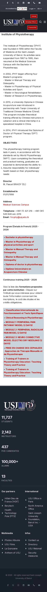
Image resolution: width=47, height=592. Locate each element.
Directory (32, 544)
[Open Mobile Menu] (45, 22)
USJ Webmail (35, 548)
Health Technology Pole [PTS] (10, 513)
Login (31, 9)
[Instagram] (18, 3)
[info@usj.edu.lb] (39, 585)
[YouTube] (28, 3)
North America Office (35, 507)
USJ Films (10, 544)
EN (39, 9)
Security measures (33, 554)
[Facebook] (7, 3)
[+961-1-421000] (34, 585)
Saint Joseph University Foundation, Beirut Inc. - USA (34, 519)
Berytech (9, 505)
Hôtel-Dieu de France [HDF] (12, 500)
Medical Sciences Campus (16, 204)
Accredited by (11, 9)
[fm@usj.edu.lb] (39, 3)
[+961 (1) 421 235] (34, 3)
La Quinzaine (11, 548)
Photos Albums (12, 540)
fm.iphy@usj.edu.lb (19, 217)
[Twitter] (12, 3)
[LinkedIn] (23, 3)
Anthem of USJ (12, 552)
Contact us (33, 540)
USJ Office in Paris (34, 500)
